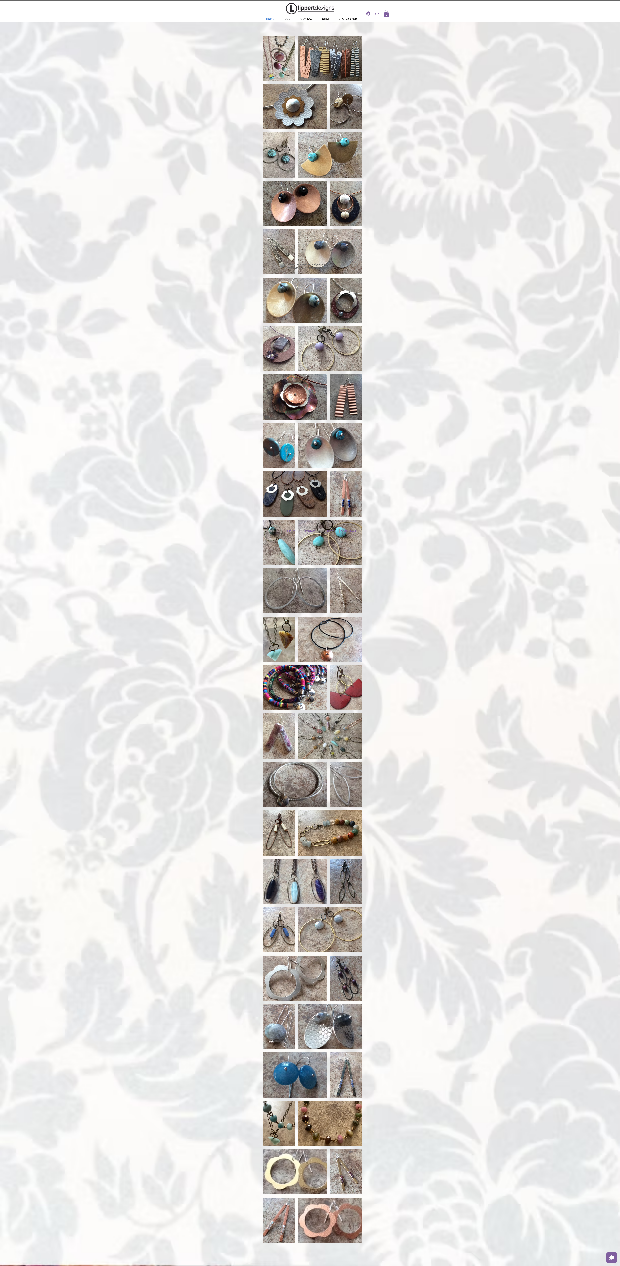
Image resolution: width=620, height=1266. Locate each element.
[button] (386, 13)
